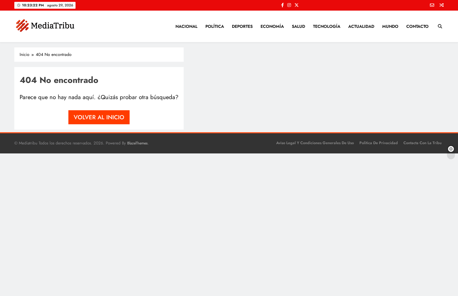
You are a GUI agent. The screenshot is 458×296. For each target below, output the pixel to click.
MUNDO (390, 26)
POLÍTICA (214, 26)
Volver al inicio (99, 117)
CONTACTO (417, 26)
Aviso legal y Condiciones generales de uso (315, 142)
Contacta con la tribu (422, 142)
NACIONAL (186, 26)
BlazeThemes (137, 143)
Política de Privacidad (378, 142)
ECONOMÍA (272, 26)
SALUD (298, 26)
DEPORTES (242, 26)
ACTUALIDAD (361, 26)
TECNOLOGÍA (326, 26)
